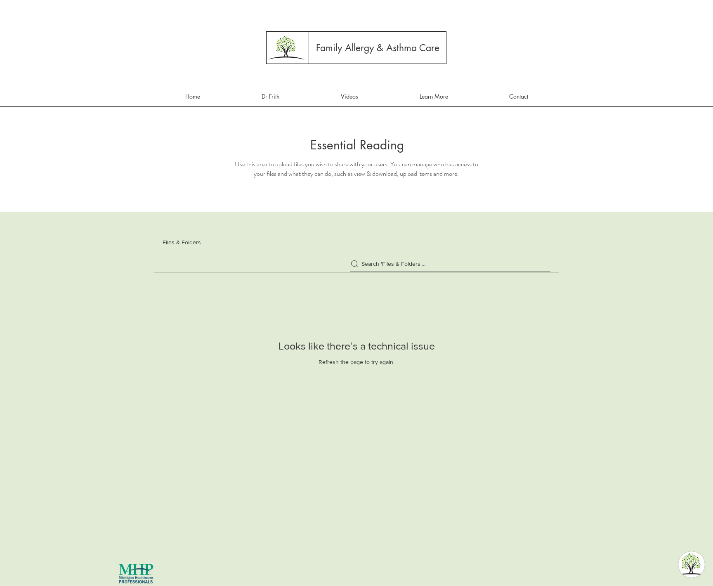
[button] (377, 48)
